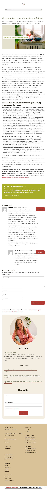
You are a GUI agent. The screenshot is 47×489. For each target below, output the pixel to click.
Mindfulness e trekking (30, 440)
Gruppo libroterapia (30, 437)
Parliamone (7, 467)
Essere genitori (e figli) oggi (29, 21)
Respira (6, 465)
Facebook (7, 440)
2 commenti (37, 23)
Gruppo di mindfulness (30, 439)
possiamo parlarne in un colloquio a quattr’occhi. (15, 177)
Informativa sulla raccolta (12, 487)
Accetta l (12, 408)
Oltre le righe (8, 478)
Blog (6, 459)
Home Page (28, 427)
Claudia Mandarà (8, 21)
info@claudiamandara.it (10, 439)
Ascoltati (7, 471)
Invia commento (38, 303)
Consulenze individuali (30, 448)
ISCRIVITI (23, 413)
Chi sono (27, 429)
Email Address (9, 402)
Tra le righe (7, 476)
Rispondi (40, 209)
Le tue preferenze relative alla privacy (29, 487)
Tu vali (6, 469)
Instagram (7, 442)
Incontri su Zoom (9, 457)
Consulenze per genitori (31, 452)
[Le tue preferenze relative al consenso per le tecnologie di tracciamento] (45, 487)
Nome (7, 396)
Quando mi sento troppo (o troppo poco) (22, 23)
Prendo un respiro (9, 480)
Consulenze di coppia (30, 450)
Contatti (27, 431)
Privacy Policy (8, 446)
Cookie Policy (8, 448)
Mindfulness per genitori (31, 442)
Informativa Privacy (14, 408)
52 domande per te (9, 456)
